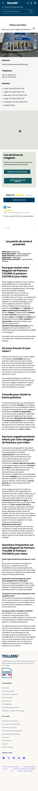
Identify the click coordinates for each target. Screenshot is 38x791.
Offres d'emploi (7, 698)
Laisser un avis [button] (19, 200)
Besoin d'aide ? (7, 741)
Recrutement (6, 701)
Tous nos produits (8, 691)
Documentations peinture (11, 734)
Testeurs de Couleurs (9, 727)
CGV (12, 771)
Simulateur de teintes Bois (11, 724)
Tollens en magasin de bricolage (13, 711)
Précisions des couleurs (11, 767)
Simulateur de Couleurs (10, 721)
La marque (5, 688)
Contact (5, 744)
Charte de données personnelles (23, 769)
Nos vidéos (5, 737)
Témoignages (7, 704)
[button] (35, 216)
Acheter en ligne (7, 747)
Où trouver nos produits (10, 694)
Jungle (11, 312)
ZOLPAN (11, 306)
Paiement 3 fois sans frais (17, 172)
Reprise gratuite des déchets (18, 180)
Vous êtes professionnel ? (10, 707)
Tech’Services (8, 454)
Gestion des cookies (25, 771)
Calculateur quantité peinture (12, 731)
